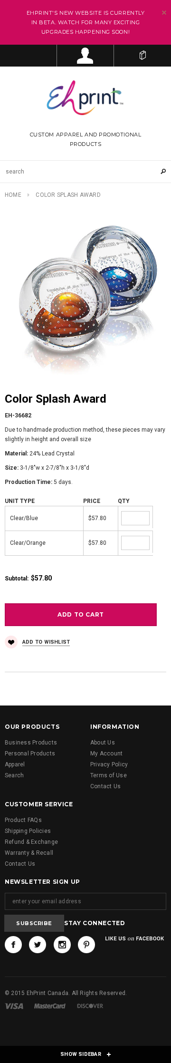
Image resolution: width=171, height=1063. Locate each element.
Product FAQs (23, 820)
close (164, 12)
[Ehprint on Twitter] (37, 944)
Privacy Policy (109, 764)
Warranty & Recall (29, 853)
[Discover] (90, 1006)
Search (14, 775)
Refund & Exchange (31, 842)
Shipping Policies (28, 831)
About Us (102, 742)
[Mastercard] (50, 1006)
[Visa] (14, 1006)
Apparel (15, 764)
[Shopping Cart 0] (142, 56)
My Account (106, 753)
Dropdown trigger (85, 56)
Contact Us (105, 786)
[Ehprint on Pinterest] (86, 944)
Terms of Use (108, 775)
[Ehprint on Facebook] (13, 944)
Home (13, 195)
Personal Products (30, 753)
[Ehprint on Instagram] (62, 944)
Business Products (31, 742)
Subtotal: (16, 578)
